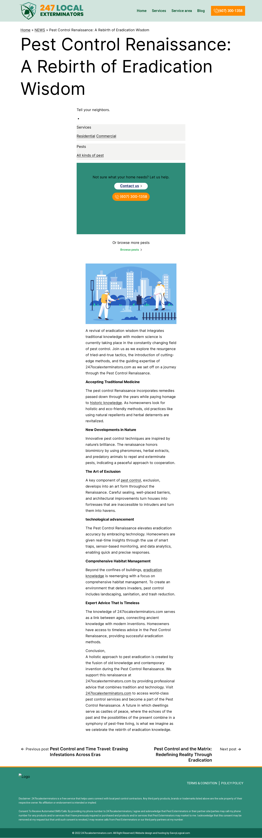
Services (159, 11)
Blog (201, 11)
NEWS (40, 30)
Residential (86, 136)
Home (142, 11)
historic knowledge (106, 403)
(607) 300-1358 (230, 11)
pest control (131, 480)
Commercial (106, 136)
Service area (181, 11)
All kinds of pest (90, 155)
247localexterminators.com (108, 693)
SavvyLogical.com (180, 833)
